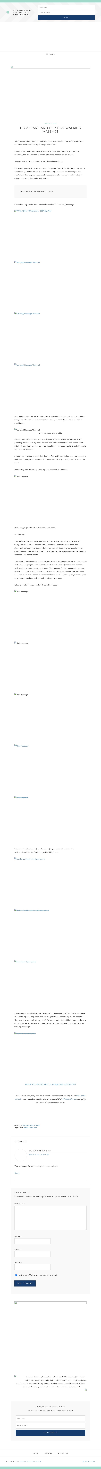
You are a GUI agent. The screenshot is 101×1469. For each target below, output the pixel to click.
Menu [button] (52, 54)
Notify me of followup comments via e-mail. (38, 1275)
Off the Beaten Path (30, 1128)
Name (17, 1236)
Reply (17, 1173)
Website (18, 1262)
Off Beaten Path (28, 1125)
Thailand (37, 1125)
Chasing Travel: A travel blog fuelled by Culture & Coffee (50, 37)
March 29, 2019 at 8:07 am (39, 1154)
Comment (19, 1204)
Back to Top (90, 1461)
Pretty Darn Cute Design (31, 1461)
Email (17, 1249)
